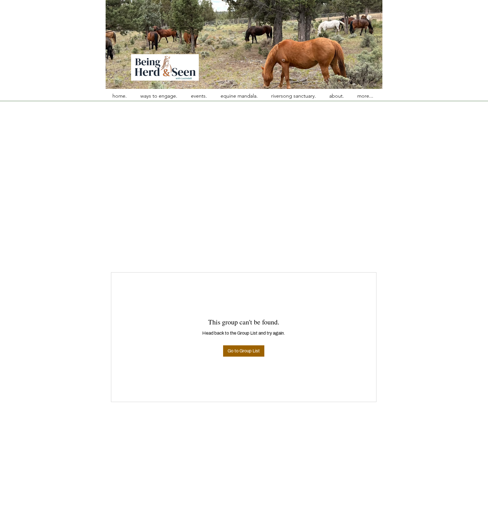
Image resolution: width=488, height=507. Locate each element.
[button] (365, 96)
